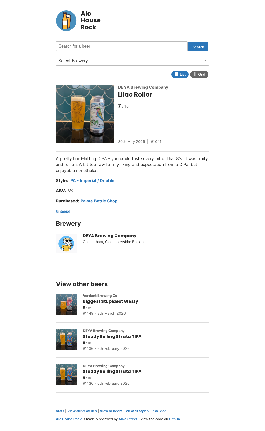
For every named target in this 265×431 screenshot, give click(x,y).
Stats (60, 411)
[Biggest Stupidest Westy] (69, 305)
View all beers (111, 411)
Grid (199, 74)
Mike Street (128, 419)
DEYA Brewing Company (143, 87)
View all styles (137, 411)
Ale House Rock (69, 419)
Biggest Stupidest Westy (110, 301)
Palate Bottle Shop (98, 200)
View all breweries (82, 411)
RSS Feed (159, 411)
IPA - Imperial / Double (91, 180)
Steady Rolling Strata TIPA (112, 336)
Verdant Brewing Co (100, 295)
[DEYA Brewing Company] (69, 244)
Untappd (63, 211)
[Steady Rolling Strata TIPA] (69, 340)
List (180, 74)
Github (174, 419)
